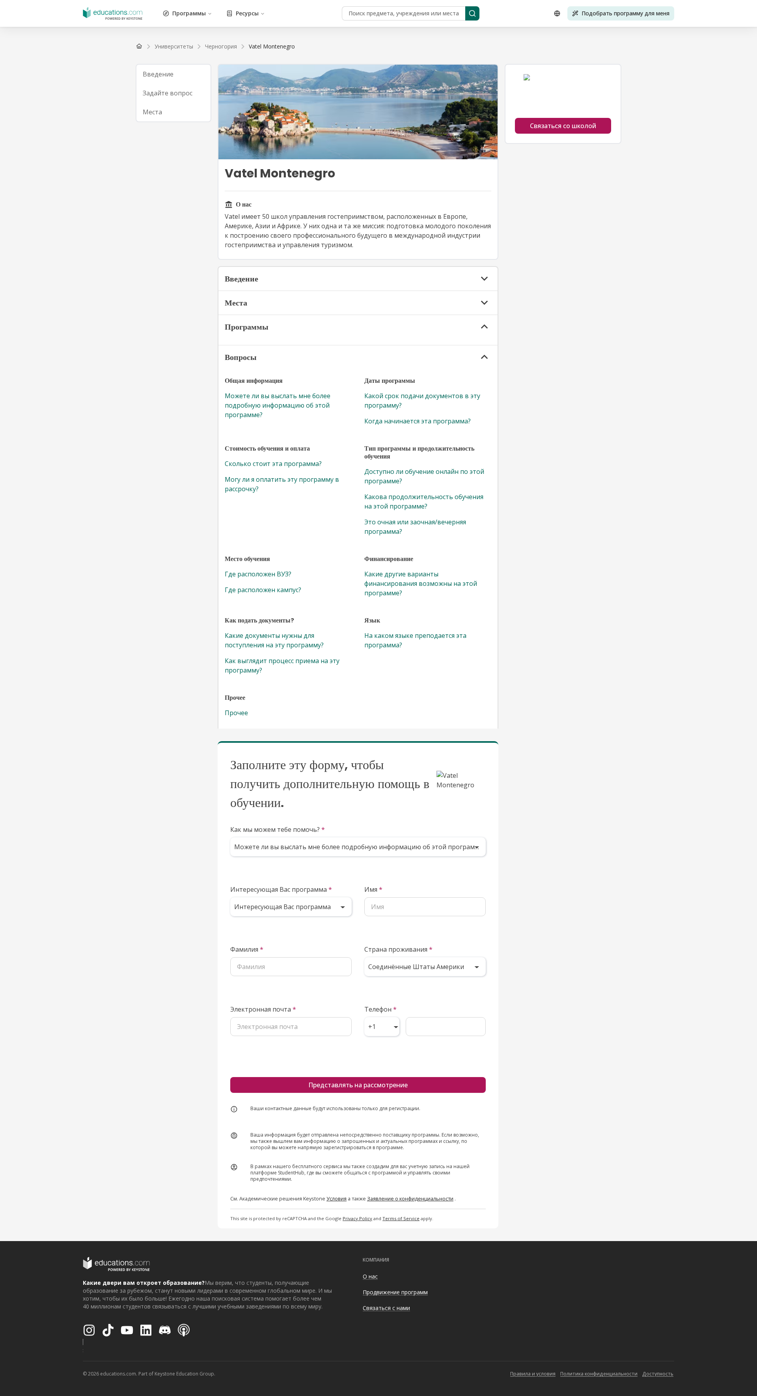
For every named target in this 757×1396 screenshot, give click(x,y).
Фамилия (246, 949)
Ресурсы (247, 13)
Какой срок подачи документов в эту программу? (422, 400)
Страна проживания (398, 949)
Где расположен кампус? (263, 589)
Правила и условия (533, 1373)
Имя (373, 889)
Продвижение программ (395, 1292)
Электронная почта (263, 1009)
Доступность (657, 1373)
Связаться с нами (386, 1308)
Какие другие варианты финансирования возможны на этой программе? (420, 583)
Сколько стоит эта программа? (273, 463)
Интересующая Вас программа (281, 889)
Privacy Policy (357, 1218)
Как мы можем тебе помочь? (277, 829)
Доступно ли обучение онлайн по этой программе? (424, 476)
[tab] (173, 74)
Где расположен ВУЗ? (258, 574)
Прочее (236, 712)
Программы (189, 13)
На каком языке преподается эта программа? (415, 640)
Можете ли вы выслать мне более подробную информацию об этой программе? (277, 405)
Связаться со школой (563, 125)
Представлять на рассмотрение (358, 1085)
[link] (272, 46)
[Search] (472, 13)
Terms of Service (401, 1218)
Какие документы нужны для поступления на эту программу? (274, 640)
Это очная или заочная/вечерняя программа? (415, 527)
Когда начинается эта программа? (417, 421)
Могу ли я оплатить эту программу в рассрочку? (282, 484)
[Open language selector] (557, 13)
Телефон (380, 1009)
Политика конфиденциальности (599, 1373)
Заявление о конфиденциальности (410, 1198)
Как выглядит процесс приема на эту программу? (282, 665)
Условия (336, 1198)
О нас (370, 1276)
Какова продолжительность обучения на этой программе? (423, 501)
